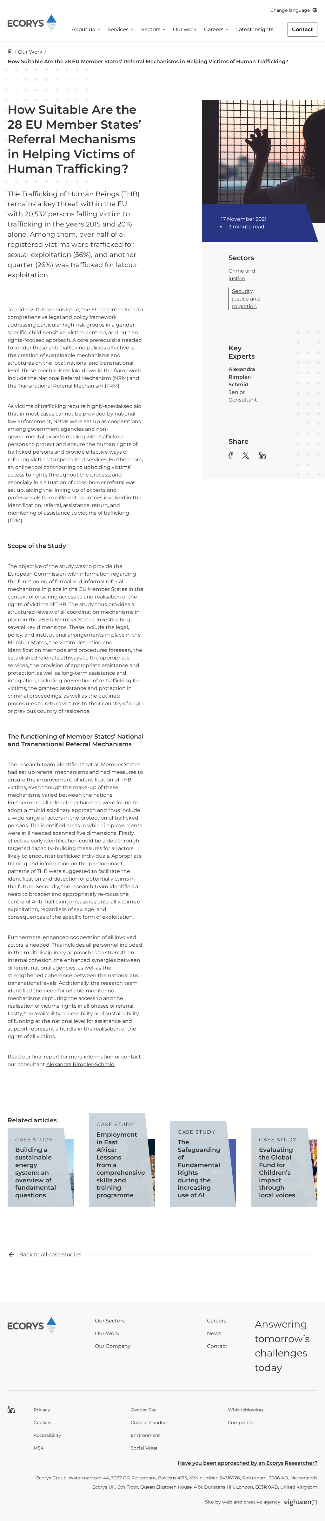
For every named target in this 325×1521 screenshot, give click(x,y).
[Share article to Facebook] (231, 456)
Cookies (42, 1422)
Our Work (107, 1333)
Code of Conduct (149, 1422)
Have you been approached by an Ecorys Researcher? (247, 1463)
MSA (39, 1448)
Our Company (113, 1346)
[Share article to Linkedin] (262, 456)
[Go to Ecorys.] (10, 51)
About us (83, 29)
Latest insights (255, 29)
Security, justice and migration (246, 298)
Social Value (144, 1448)
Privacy (42, 1410)
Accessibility (47, 1435)
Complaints (241, 1422)
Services (118, 29)
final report (46, 1057)
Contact (302, 29)
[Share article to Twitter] (245, 456)
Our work (184, 29)
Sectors (150, 29)
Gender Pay (143, 1410)
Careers (213, 29)
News (214, 1333)
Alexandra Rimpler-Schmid (80, 1064)
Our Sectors (110, 1321)
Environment (145, 1435)
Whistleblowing (245, 1410)
